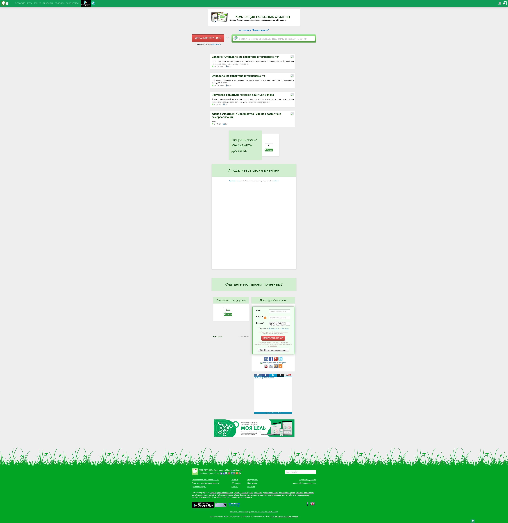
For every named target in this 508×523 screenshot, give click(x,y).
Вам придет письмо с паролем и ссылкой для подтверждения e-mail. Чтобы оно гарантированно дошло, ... (273, 344)
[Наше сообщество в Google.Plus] (276, 360)
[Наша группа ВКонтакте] (266, 360)
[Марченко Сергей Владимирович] (240, 473)
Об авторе (236, 483)
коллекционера (216, 44)
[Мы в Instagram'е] (273, 363)
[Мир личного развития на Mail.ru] (276, 368)
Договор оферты (199, 487)
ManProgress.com (218, 470)
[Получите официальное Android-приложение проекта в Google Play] (86, 3)
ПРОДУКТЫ (48, 3)
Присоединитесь (234, 181)
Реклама (251, 487)
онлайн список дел (222, 497)
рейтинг (276, 181)
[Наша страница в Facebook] (271, 360)
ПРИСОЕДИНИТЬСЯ (273, 338)
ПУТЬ (29, 3)
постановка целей (287, 492)
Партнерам (252, 483)
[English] (312, 505)
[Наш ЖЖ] (271, 368)
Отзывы (235, 487)
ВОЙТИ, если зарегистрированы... (273, 350)
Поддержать (252, 480)
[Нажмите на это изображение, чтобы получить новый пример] (277, 324)
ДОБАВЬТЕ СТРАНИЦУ (208, 38)
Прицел (237, 492)
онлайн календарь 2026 (202, 497)
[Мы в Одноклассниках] (280, 368)
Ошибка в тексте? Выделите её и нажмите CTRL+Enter (254, 512)
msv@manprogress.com (209, 473)
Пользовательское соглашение (205, 480)
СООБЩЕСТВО (72, 3)
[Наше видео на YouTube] (266, 368)
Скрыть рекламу (244, 336)
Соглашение (274, 329)
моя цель (258, 492)
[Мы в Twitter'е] (280, 360)
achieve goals (247, 492)
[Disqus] (254, 235)
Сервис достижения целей (221, 492)
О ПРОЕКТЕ (20, 3)
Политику (285, 329)
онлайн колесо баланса (241, 497)
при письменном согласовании (284, 516)
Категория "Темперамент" (254, 30)
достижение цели (270, 492)
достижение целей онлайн (209, 495)
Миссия (235, 480)
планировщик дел (277, 495)
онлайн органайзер (230, 495)
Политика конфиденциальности (205, 483)
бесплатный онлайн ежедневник (254, 495)
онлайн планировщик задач (298, 495)
